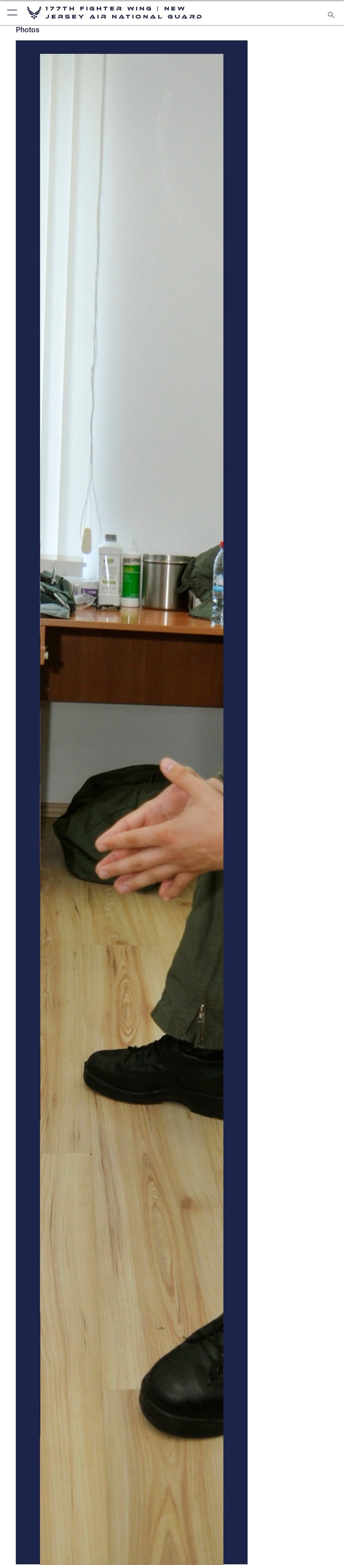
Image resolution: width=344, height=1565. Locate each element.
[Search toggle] (332, 13)
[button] (11, 12)
